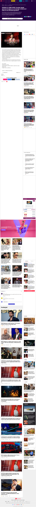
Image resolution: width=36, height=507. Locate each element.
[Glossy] (15, 501)
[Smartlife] (20, 501)
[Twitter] (28, 34)
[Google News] (32, 34)
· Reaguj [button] (27, 86)
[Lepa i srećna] (17, 501)
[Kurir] (6, 501)
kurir (2, 75)
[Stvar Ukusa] (30, 501)
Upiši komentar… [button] (6, 301)
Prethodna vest (5, 72)
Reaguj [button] (3, 81)
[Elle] (11, 501)
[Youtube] (29, 34)
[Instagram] (26, 34)
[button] (22, 16)
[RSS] (34, 34)
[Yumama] (26, 501)
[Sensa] (23, 501)
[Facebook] (24, 34)
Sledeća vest (18, 72)
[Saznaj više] (34, 316)
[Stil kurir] (12, 501)
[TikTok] (31, 34)
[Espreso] (8, 501)
